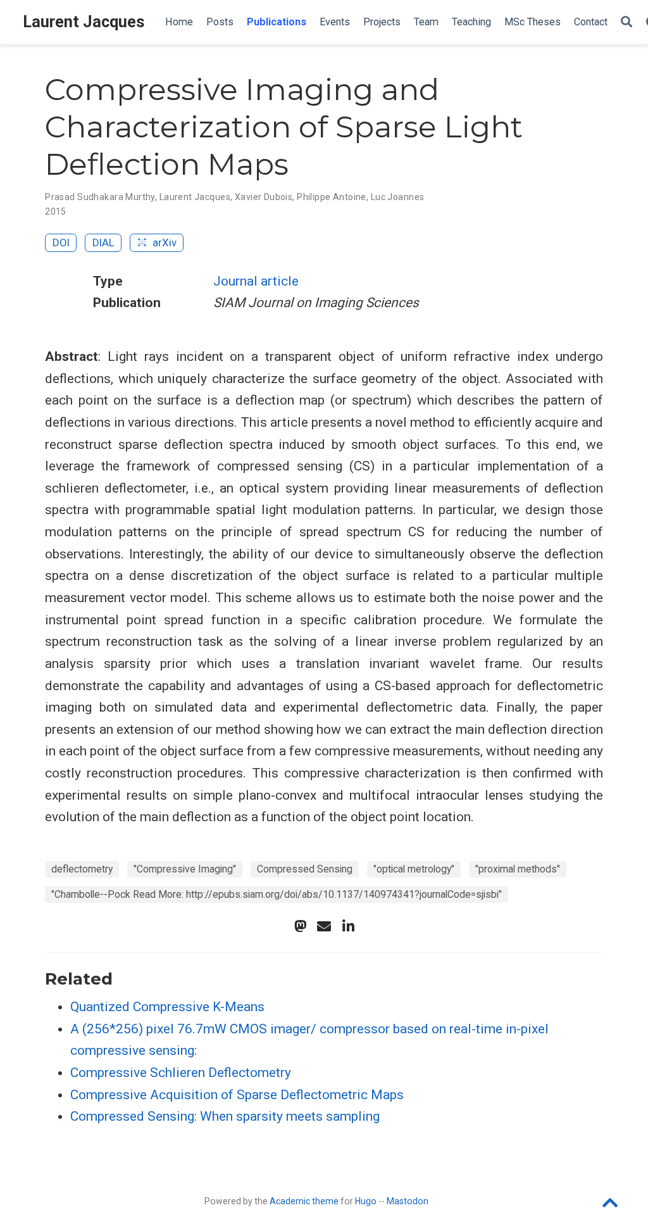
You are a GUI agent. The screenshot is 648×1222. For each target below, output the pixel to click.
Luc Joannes (398, 197)
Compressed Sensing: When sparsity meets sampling (225, 1116)
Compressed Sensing (304, 869)
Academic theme (304, 1201)
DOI (61, 242)
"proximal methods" (517, 869)
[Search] (626, 22)
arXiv (163, 242)
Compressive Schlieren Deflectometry (180, 1072)
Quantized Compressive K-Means (167, 1006)
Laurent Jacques (84, 22)
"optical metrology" (413, 869)
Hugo (366, 1201)
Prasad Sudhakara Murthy (100, 197)
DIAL (103, 242)
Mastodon (407, 1201)
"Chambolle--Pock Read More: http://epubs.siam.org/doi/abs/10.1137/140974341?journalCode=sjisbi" (276, 894)
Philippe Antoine (331, 197)
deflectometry (82, 869)
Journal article (256, 281)
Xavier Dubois (263, 197)
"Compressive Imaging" (185, 869)
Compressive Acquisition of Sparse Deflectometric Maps (237, 1094)
